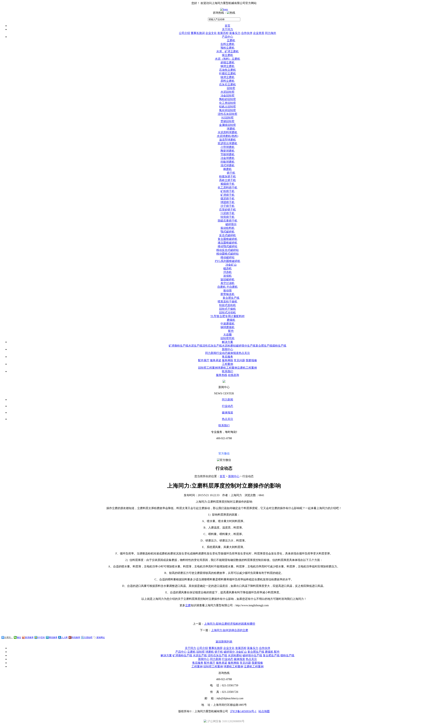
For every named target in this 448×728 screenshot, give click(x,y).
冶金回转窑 (227, 95)
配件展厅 (203, 360)
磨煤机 (231, 319)
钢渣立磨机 (227, 66)
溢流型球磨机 (227, 139)
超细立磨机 (227, 62)
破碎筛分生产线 (245, 345)
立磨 (188, 605)
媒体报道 (233, 352)
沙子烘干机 (227, 205)
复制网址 (100, 637)
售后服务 (227, 356)
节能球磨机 (227, 154)
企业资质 (258, 33)
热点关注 (244, 352)
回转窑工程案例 (208, 367)
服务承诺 (215, 360)
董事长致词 (198, 33)
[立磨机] (224, 9)
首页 (227, 25)
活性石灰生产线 (212, 345)
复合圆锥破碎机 (227, 238)
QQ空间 (41, 637)
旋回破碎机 (227, 279)
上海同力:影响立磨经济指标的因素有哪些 (229, 623)
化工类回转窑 (227, 102)
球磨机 (231, 128)
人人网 (64, 637)
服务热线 (221, 375)
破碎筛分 (231, 224)
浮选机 (227, 272)
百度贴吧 (88, 637)
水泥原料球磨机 (227, 132)
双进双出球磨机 (227, 143)
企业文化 (211, 33)
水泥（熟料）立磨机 (227, 58)
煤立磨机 (227, 55)
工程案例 (227, 364)
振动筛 (227, 290)
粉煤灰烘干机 (227, 176)
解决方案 (227, 341)
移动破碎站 (227, 257)
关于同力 (227, 29)
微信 (19, 637)
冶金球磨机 (227, 158)
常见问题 (239, 360)
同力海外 (270, 33)
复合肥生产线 (231, 297)
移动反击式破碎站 (227, 250)
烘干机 (231, 172)
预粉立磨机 (227, 47)
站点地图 (264, 711)
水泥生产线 (195, 345)
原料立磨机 (227, 80)
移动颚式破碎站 (227, 246)
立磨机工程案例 (247, 367)
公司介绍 (184, 33)
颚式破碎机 (227, 231)
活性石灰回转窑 (227, 113)
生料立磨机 (227, 44)
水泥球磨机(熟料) (227, 135)
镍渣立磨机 (227, 77)
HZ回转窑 (227, 117)
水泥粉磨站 (229, 345)
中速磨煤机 (227, 323)
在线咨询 (233, 375)
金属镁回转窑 (227, 124)
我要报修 (251, 360)
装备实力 (234, 33)
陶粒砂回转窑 (227, 99)
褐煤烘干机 (227, 183)
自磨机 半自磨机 (227, 286)
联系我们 (227, 371)
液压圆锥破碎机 (227, 242)
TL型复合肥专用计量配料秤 (227, 316)
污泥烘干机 (227, 213)
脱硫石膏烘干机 (227, 220)
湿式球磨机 (227, 165)
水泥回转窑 (227, 91)
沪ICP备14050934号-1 (243, 711)
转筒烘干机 (227, 216)
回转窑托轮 (227, 338)
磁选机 (227, 268)
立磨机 (231, 40)
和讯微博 (76, 637)
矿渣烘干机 (227, 194)
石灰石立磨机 (227, 84)
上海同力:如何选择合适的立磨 (229, 630)
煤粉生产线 (279, 345)
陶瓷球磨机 (227, 150)
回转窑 (231, 88)
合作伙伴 (246, 33)
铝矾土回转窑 (227, 106)
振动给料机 (227, 227)
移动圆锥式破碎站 (227, 253)
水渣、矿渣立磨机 (227, 51)
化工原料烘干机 (227, 187)
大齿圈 (227, 334)
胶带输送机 (227, 294)
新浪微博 (29, 637)
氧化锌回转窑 (227, 110)
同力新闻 (210, 352)
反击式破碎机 (227, 235)
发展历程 (223, 33)
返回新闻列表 (224, 641)
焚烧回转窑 (227, 121)
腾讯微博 (53, 637)
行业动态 (221, 352)
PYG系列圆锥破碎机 (227, 261)
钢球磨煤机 (227, 327)
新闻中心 (227, 349)
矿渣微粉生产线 (178, 345)
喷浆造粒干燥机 (227, 301)
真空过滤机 (227, 283)
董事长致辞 (216, 648)
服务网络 (227, 360)
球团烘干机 (227, 202)
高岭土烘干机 (227, 180)
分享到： (8, 637)
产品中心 (227, 36)
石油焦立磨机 (227, 69)
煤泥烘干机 (227, 198)
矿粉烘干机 (227, 191)
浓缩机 (227, 275)
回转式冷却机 (227, 312)
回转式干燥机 (227, 308)
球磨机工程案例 (227, 367)
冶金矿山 (231, 264)
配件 (231, 330)
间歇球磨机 (227, 161)
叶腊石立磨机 (227, 73)
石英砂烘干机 (227, 209)
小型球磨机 (227, 147)
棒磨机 (227, 169)
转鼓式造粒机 (227, 305)
